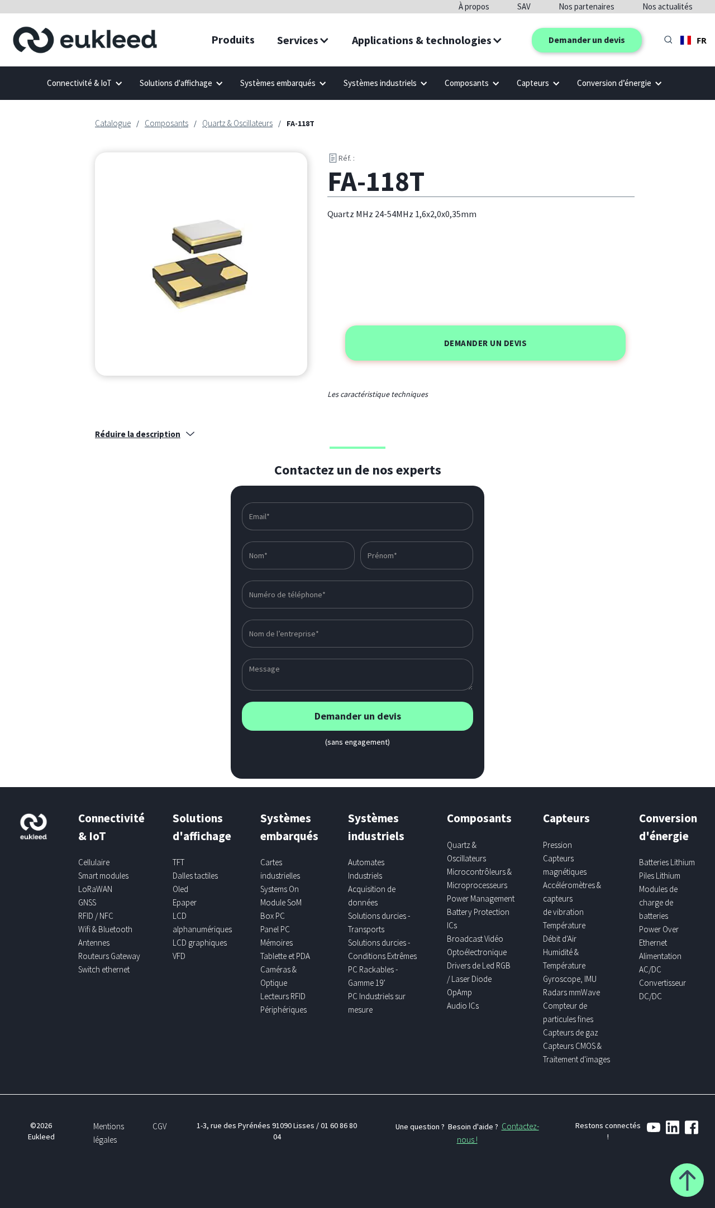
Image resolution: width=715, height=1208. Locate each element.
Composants (166, 123)
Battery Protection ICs (478, 919)
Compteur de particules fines (568, 1012)
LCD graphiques (200, 942)
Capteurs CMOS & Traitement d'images (576, 1053)
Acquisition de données (371, 896)
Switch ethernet (104, 969)
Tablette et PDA (285, 956)
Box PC (272, 915)
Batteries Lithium (667, 862)
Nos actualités (667, 6)
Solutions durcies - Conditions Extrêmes (382, 949)
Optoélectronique (477, 952)
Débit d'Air (559, 938)
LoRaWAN (95, 889)
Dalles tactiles (195, 875)
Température (564, 925)
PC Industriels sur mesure (377, 1003)
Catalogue (113, 123)
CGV (159, 1126)
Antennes (93, 942)
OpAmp (459, 992)
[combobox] (693, 40)
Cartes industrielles (280, 869)
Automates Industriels (366, 869)
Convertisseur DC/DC (662, 989)
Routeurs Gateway (109, 956)
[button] (303, 40)
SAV (524, 6)
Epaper (185, 902)
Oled (180, 889)
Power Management (480, 898)
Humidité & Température (564, 959)
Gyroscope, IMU (570, 979)
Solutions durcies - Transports (379, 922)
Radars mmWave (571, 992)
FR (702, 40)
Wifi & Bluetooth (105, 929)
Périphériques (283, 1009)
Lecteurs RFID (283, 996)
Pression (557, 845)
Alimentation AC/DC (660, 963)
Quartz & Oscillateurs (237, 123)
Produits (233, 39)
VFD (179, 956)
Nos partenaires (586, 6)
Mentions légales (108, 1133)
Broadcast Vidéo (475, 938)
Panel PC (275, 929)
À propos (474, 6)
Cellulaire (93, 862)
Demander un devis (587, 39)
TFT (178, 862)
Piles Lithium (659, 875)
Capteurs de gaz (570, 1032)
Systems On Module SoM (281, 896)
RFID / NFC (95, 915)
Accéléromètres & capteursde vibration (572, 898)
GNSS (87, 902)
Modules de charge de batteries (658, 902)
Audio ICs (463, 1005)
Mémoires (276, 942)
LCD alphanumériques (202, 922)
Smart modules (103, 875)
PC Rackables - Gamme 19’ (373, 976)
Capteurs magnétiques (565, 865)
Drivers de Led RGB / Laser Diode (479, 972)
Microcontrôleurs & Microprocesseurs (479, 878)
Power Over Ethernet (659, 936)
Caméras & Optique (278, 976)
